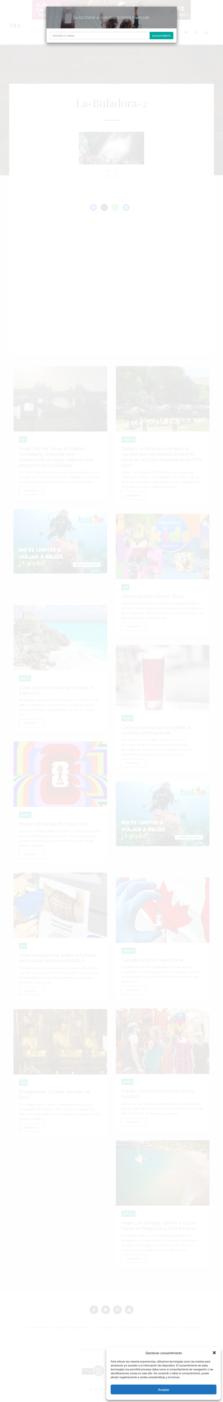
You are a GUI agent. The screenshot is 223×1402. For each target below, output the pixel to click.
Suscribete (163, 35)
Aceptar (163, 1389)
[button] (214, 1353)
